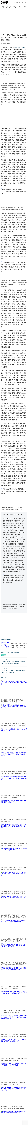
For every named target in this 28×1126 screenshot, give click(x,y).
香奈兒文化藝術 (5, 652)
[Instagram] (17, 2)
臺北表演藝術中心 (15, 652)
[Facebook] (14, 2)
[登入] (22, 2)
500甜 (19, 7)
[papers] (20, 2)
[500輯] (4, 2)
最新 (2, 7)
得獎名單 (8, 7)
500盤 (14, 7)
